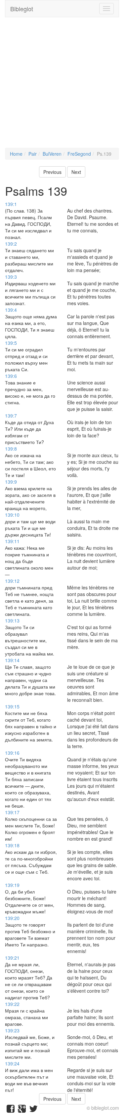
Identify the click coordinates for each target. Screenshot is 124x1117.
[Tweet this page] (33, 1110)
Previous (52, 172)
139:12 (12, 581)
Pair (32, 153)
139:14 (12, 660)
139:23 (12, 1030)
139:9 (11, 481)
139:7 (11, 415)
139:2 (11, 243)
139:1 (11, 204)
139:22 (12, 1004)
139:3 (11, 276)
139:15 (12, 706)
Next (76, 172)
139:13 (12, 620)
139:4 (11, 309)
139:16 (12, 752)
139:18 (12, 845)
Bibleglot (21, 8)
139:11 (12, 541)
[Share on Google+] (22, 1110)
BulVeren (52, 153)
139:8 (11, 448)
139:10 (12, 514)
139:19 (12, 885)
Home (16, 153)
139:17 (12, 812)
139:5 (11, 342)
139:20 (12, 918)
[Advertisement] (62, 86)
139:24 (12, 1063)
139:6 (11, 376)
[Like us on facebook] (11, 1110)
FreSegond (79, 153)
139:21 (12, 957)
